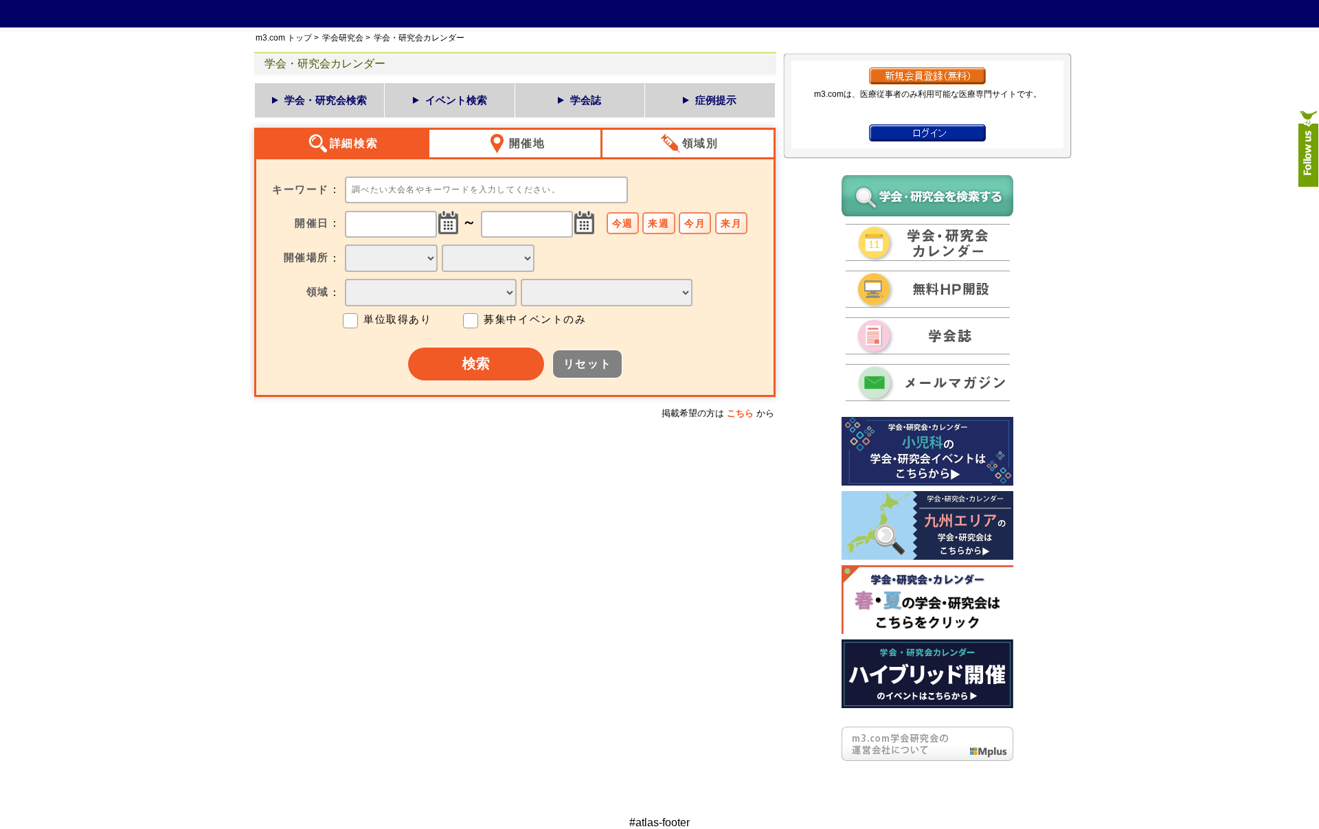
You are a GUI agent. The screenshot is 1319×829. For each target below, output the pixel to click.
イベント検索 (456, 100)
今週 (622, 223)
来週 (658, 223)
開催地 (527, 143)
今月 (695, 223)
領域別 (700, 143)
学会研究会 (342, 38)
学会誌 (585, 100)
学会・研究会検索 (325, 100)
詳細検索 (354, 143)
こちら (740, 413)
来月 (731, 223)
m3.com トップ (284, 38)
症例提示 (715, 100)
